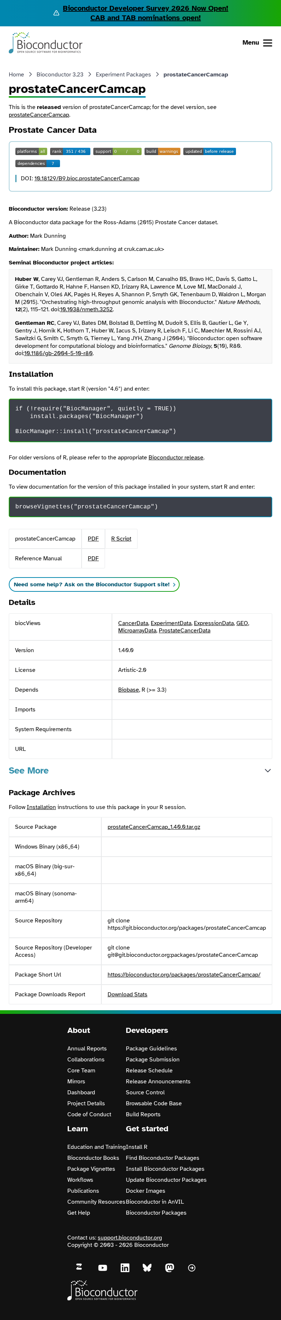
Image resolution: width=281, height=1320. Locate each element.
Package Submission (153, 1059)
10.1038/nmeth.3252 (86, 309)
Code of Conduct (89, 1114)
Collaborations (86, 1059)
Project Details (86, 1103)
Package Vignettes (91, 1169)
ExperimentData (171, 623)
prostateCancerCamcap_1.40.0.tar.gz (154, 827)
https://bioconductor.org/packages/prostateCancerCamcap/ (184, 974)
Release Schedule (149, 1070)
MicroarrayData (137, 630)
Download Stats (127, 994)
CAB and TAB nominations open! (145, 17)
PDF (93, 538)
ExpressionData (214, 623)
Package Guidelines (151, 1048)
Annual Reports (87, 1048)
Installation (41, 807)
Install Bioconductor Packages (165, 1169)
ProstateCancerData (184, 630)
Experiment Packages (123, 74)
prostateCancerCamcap (39, 115)
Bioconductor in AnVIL (155, 1202)
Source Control (145, 1092)
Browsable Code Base (154, 1103)
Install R (136, 1147)
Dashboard (81, 1092)
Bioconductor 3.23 (60, 74)
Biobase (128, 689)
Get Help (78, 1212)
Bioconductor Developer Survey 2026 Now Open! (145, 8)
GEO (242, 623)
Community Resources (96, 1202)
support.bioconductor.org (130, 1237)
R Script (121, 538)
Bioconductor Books (93, 1158)
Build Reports (143, 1114)
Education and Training (96, 1147)
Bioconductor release (176, 457)
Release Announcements (158, 1081)
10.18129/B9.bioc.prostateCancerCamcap (86, 178)
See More (29, 770)
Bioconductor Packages (156, 1212)
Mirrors (76, 1081)
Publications (83, 1191)
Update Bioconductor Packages (166, 1180)
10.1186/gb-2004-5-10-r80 (58, 353)
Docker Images (145, 1191)
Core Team (81, 1070)
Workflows (80, 1180)
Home (16, 74)
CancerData (133, 623)
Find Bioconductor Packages (162, 1158)
